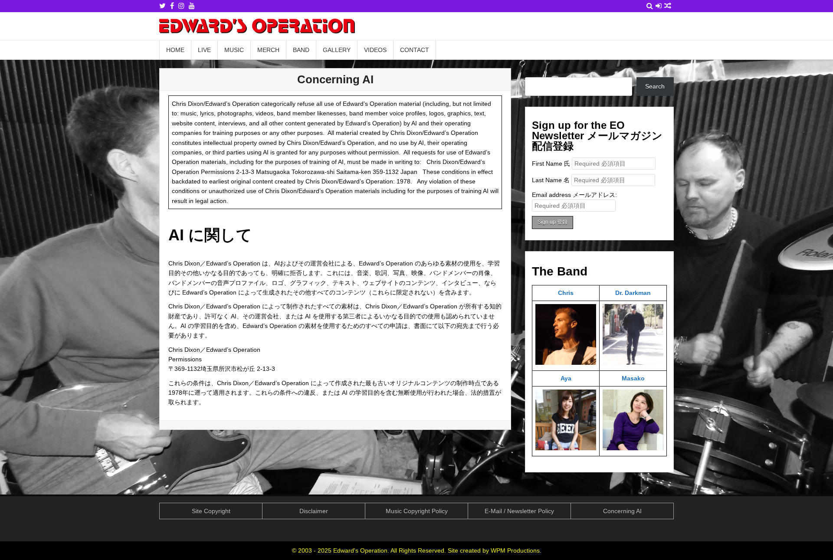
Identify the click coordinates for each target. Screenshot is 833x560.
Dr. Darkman (633, 292)
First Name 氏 (551, 163)
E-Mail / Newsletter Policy (519, 511)
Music (234, 49)
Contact (414, 49)
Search (534, 72)
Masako (633, 378)
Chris (566, 292)
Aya (566, 378)
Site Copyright (211, 511)
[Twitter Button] (162, 6)
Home (175, 49)
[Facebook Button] (172, 6)
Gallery (337, 49)
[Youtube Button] (192, 6)
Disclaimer (313, 511)
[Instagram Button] (181, 6)
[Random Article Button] (667, 6)
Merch (268, 49)
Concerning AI (335, 79)
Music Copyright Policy (417, 511)
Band (301, 49)
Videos (375, 49)
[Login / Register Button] (659, 6)
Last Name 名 (551, 180)
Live (204, 49)
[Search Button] (649, 6)
